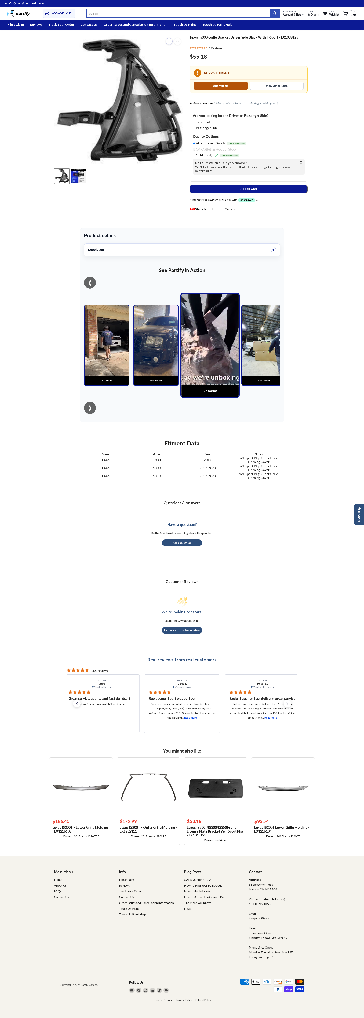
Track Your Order (61, 25)
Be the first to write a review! (182, 630)
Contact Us (88, 25)
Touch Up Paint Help (217, 25)
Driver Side (204, 122)
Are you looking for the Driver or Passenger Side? (230, 116)
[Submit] (274, 13)
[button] (77, 703)
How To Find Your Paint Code (203, 885)
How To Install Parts (197, 891)
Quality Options (206, 136)
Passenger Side (207, 128)
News (188, 908)
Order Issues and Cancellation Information (135, 25)
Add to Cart (248, 188)
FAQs (57, 891)
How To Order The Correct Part (205, 897)
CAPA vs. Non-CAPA (197, 879)
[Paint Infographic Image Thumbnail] (78, 175)
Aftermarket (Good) (220, 143)
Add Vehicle (220, 85)
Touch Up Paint (184, 25)
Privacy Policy (184, 999)
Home (58, 879)
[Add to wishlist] (177, 41)
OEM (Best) (216, 155)
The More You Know (197, 902)
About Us (60, 885)
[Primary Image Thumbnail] (61, 175)
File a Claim (16, 25)
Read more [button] (110, 717)
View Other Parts (277, 85)
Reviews (36, 25)
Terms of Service (163, 999)
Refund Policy (203, 999)
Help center (38, 3)
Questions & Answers (182, 502)
